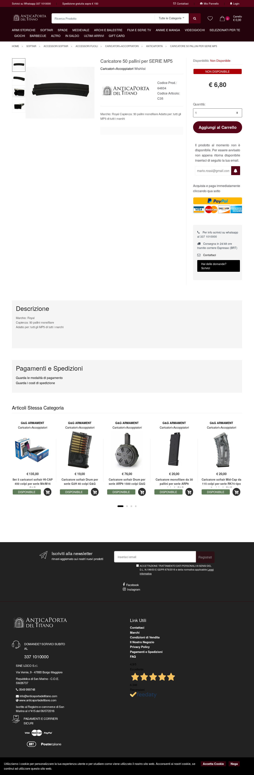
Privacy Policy (140, 647)
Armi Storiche (24, 30)
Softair (46, 30)
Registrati (205, 557)
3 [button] (131, 506)
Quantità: (199, 104)
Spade (63, 30)
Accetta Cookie (213, 764)
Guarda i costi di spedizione (35, 383)
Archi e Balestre (108, 30)
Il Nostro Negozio (142, 642)
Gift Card (117, 36)
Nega (234, 764)
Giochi (19, 36)
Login (236, 3)
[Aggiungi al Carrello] (47, 492)
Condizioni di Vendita (145, 637)
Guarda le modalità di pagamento (39, 377)
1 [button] (120, 506)
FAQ (133, 656)
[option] (60, 92)
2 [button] (127, 506)
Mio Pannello (211, 3)
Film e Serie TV (139, 30)
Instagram (133, 589)
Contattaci (183, 3)
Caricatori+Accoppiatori (117, 68)
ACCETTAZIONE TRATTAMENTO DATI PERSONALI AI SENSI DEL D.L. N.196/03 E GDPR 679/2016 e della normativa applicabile (177, 569)
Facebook (132, 585)
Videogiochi (195, 30)
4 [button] (136, 506)
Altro (56, 36)
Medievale (80, 30)
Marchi (135, 632)
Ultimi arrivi (94, 36)
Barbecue (38, 36)
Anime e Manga (168, 30)
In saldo (72, 36)
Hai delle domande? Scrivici (213, 266)
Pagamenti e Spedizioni (146, 652)
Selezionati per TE (225, 30)
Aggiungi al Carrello (218, 127)
